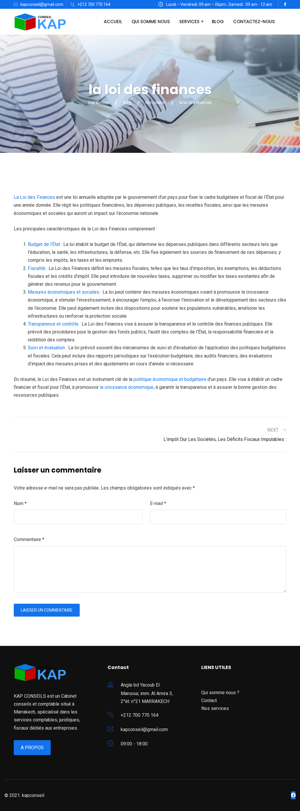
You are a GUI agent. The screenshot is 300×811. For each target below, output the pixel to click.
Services (189, 21)
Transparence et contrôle (53, 324)
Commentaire (29, 539)
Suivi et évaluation (47, 347)
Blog (218, 21)
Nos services (215, 708)
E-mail (158, 503)
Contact (209, 700)
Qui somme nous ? (220, 692)
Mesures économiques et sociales (63, 292)
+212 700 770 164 (93, 4)
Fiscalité (36, 268)
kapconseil (33, 795)
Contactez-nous (254, 21)
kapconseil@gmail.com (42, 4)
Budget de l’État (44, 244)
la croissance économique (127, 387)
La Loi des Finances (34, 197)
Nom (20, 503)
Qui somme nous (151, 21)
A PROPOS (32, 747)
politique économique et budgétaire (170, 379)
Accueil (113, 21)
